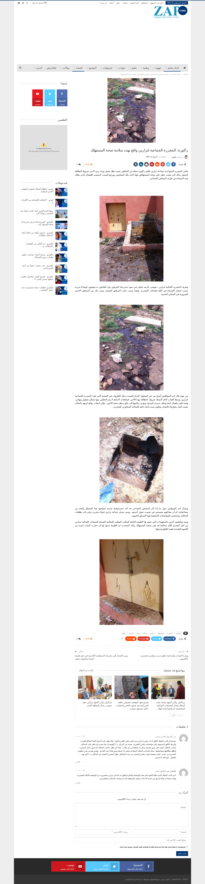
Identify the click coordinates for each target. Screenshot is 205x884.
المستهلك (161, 633)
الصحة (79, 68)
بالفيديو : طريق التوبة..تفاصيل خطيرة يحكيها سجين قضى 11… (37, 277)
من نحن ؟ (103, 3)
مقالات (125, 3)
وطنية (146, 68)
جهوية (158, 68)
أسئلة (111, 3)
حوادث (122, 68)
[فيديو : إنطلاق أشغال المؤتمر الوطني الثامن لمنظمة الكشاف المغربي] (61, 192)
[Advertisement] (102, 41)
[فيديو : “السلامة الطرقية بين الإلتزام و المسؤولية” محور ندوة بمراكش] (61, 203)
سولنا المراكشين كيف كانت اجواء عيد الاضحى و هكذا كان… (36, 212)
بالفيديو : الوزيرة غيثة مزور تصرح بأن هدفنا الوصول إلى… (37, 223)
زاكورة (152, 633)
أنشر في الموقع (156, 3)
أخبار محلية (173, 68)
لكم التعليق (134, 3)
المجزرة (169, 633)
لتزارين (131, 633)
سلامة (145, 633)
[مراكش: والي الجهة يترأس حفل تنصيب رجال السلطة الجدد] (95, 687)
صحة (138, 633)
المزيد (39, 68)
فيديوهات (107, 68)
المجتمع (92, 68)
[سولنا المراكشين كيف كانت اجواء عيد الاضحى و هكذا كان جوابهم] (61, 214)
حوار (118, 3)
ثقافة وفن (51, 68)
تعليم (134, 68)
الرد (76, 762)
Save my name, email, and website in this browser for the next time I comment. (152, 847)
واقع (123, 633)
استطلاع (144, 3)
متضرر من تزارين (168, 771)
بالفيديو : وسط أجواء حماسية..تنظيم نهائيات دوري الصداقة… (37, 256)
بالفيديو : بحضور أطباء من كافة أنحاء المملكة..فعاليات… (37, 234)
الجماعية (178, 633)
